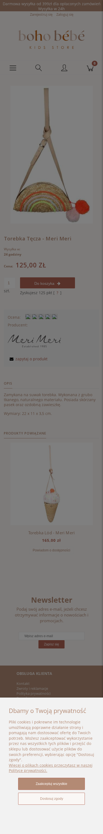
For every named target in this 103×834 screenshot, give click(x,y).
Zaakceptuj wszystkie (51, 784)
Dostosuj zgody (51, 799)
